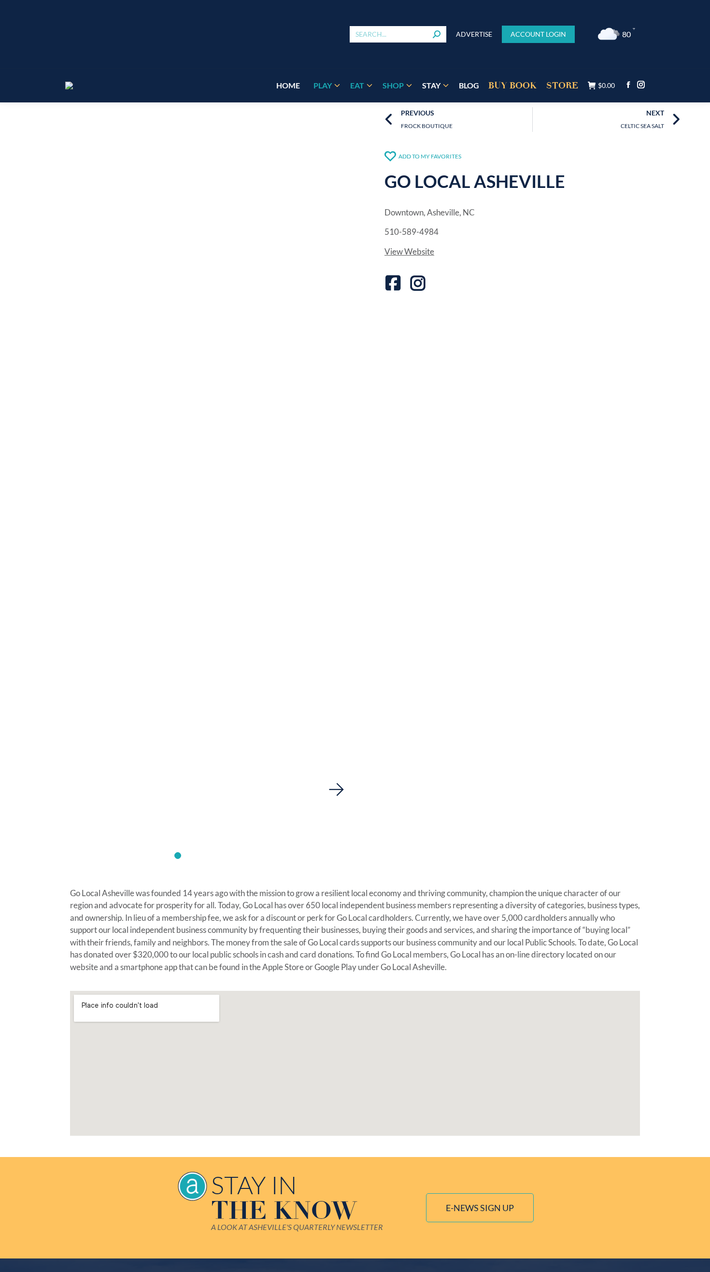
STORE (562, 85)
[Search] (436, 34)
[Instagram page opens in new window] (641, 84)
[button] (336, 789)
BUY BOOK (512, 85)
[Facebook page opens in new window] (628, 84)
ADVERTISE (474, 34)
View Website (409, 251)
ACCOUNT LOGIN (538, 34)
